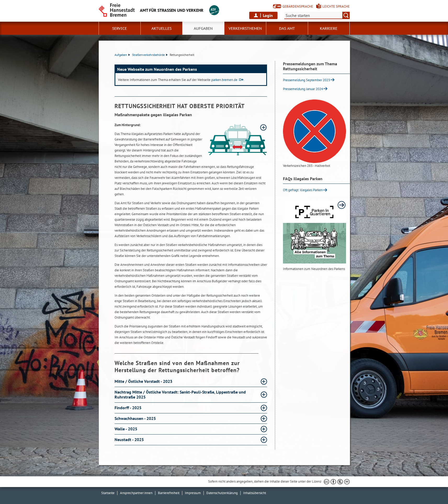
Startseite (108, 493)
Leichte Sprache (336, 6)
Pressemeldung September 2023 (306, 80)
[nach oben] (432, 488)
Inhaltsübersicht (254, 493)
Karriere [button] (328, 28)
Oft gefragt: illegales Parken (303, 190)
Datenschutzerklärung (222, 493)
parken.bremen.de (224, 80)
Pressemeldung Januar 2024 (303, 89)
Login (268, 15)
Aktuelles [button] (161, 28)
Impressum (193, 493)
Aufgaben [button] (203, 28)
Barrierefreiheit (168, 493)
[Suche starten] (346, 15)
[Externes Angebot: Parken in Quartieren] (314, 232)
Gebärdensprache (297, 6)
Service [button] (119, 28)
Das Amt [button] (287, 28)
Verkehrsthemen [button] (245, 28)
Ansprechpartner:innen (136, 493)
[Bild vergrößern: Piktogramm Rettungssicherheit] (237, 139)
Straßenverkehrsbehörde (148, 55)
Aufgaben (121, 55)
